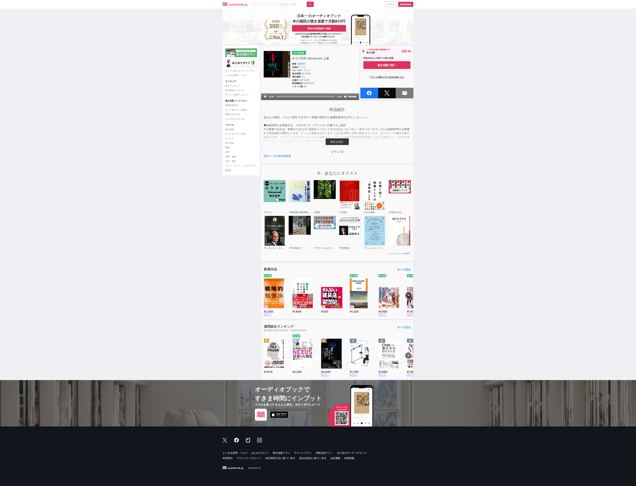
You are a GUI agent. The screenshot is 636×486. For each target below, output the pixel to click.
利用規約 (228, 458)
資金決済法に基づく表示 (312, 458)
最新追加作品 (231, 105)
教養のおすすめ (232, 114)
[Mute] (345, 96)
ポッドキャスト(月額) (235, 133)
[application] (310, 96)
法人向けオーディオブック (352, 452)
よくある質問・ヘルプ (236, 75)
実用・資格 (230, 156)
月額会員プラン (324, 452)
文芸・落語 (230, 161)
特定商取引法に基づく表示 (280, 458)
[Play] (265, 96)
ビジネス (229, 138)
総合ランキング (232, 85)
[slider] (352, 96)
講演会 (228, 170)
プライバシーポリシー (249, 458)
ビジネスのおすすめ (235, 119)
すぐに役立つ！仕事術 (236, 109)
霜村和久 (302, 63)
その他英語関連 (281, 156)
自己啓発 (229, 143)
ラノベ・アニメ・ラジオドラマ (240, 165)
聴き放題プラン (281, 452)
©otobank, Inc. (254, 468)
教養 (227, 147)
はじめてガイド (260, 452)
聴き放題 (229, 129)
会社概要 (335, 458)
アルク (302, 67)
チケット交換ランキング (237, 94)
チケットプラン (303, 452)
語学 (227, 152)
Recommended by (395, 253)
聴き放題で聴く (387, 65)
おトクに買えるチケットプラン (240, 70)
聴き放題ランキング (235, 90)
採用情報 (349, 458)
